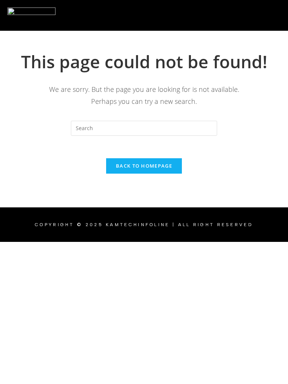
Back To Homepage (144, 165)
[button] (170, 15)
